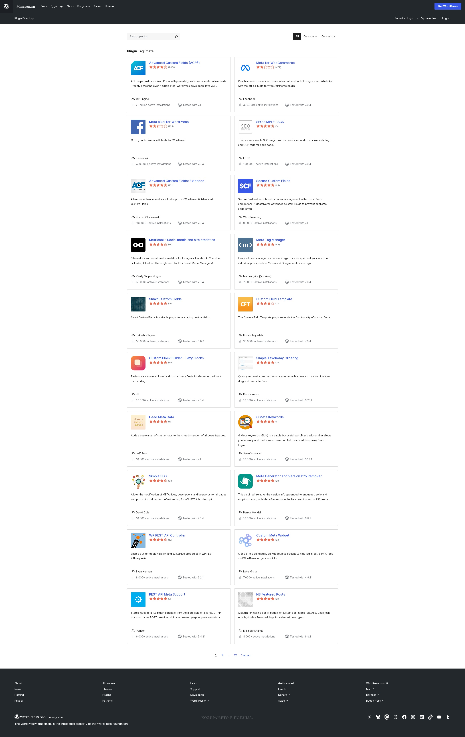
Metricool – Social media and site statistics (182, 240)
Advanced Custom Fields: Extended (176, 181)
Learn (193, 683)
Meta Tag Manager (270, 240)
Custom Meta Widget (272, 535)
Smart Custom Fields (165, 299)
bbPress (372, 694)
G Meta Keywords (270, 417)
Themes (107, 689)
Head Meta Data (161, 417)
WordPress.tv (200, 700)
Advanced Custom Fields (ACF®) (174, 63)
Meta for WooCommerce (275, 63)
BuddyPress (375, 700)
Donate (284, 694)
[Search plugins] (176, 36)
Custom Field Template (274, 299)
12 (235, 655)
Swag (283, 700)
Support (195, 689)
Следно (245, 655)
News (18, 689)
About (18, 683)
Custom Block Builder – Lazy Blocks (176, 358)
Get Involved (286, 683)
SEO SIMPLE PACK (270, 122)
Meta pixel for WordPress (169, 122)
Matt (370, 689)
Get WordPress (448, 6)
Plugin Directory (24, 18)
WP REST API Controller (167, 535)
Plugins (106, 694)
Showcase (108, 683)
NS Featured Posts (270, 594)
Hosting (19, 694)
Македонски (56, 717)
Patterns (107, 700)
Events (282, 689)
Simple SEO (158, 476)
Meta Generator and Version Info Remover (289, 476)
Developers (197, 694)
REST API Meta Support (167, 594)
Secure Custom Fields (273, 181)
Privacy (19, 700)
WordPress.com (377, 683)
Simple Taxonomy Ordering (277, 358)
